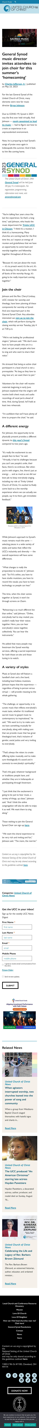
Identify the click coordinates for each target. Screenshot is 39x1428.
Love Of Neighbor (19, 1317)
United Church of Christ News (17, 894)
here (27, 825)
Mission (19, 1309)
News (19, 1334)
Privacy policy (30, 1425)
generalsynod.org (13, 196)
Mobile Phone (9, 953)
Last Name (8, 932)
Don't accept (17, 1425)
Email (5, 943)
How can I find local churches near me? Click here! (19, 1322)
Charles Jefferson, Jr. (15, 83)
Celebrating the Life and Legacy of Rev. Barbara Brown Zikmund (18, 1254)
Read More (10, 1128)
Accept (7, 1425)
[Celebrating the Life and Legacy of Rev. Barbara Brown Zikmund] (19, 1228)
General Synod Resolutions (19, 1327)
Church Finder (7, 2)
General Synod (11, 182)
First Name (8, 922)
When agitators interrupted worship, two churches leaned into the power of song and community (19, 1095)
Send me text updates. (12, 976)
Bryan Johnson (17, 105)
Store (19, 1338)
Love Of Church (19, 1313)
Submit (10, 985)
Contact (19, 1330)
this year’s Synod (21, 440)
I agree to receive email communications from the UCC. (20, 965)
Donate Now (19, 1390)
